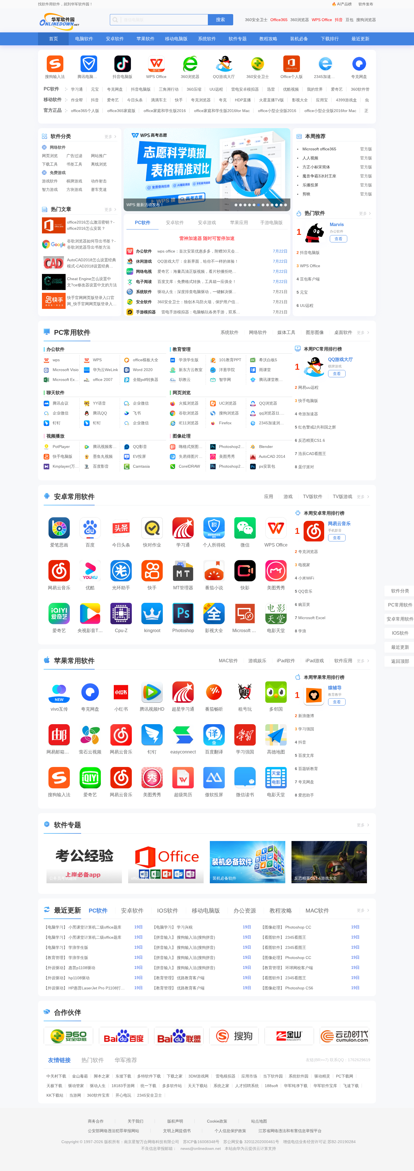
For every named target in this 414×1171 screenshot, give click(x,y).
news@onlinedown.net (201, 1148)
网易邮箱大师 (60, 752)
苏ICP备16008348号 (201, 1141)
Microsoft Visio (65, 369)
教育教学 (335, 695)
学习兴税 (185, 927)
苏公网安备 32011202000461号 (251, 1141)
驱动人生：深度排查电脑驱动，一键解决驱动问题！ (198, 292)
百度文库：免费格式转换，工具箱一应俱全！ (196, 282)
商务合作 (96, 1121)
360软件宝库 (98, 1095)
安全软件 (144, 302)
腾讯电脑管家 (89, 76)
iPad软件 (286, 660)
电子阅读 (144, 282)
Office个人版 (292, 76)
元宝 (95, 89)
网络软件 (58, 147)
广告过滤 (74, 155)
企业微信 (140, 403)
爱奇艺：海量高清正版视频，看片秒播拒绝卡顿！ (198, 271)
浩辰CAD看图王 (312, 453)
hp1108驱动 (79, 978)
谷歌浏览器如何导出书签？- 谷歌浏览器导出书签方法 (91, 244)
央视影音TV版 (91, 630)
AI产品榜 (344, 4)
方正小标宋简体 (316, 167)
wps (56, 360)
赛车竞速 (99, 189)
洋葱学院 (226, 369)
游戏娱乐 (257, 660)
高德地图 (276, 752)
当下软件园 (273, 1076)
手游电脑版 (271, 222)
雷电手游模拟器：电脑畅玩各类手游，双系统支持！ (202, 312)
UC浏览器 (227, 403)
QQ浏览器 (267, 403)
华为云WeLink (105, 369)
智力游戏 (50, 189)
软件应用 (343, 660)
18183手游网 (123, 1086)
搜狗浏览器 (366, 20)
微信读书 (245, 794)
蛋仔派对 (306, 467)
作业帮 (77, 100)
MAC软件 (228, 660)
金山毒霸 (80, 1076)
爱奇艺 (337, 89)
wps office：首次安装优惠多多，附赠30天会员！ (198, 251)
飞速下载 (351, 1086)
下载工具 (50, 164)
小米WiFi (306, 578)
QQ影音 (139, 446)
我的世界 (315, 89)
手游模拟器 (146, 312)
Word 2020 (142, 369)
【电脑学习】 (55, 927)
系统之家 (221, 1086)
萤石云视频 (90, 752)
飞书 (136, 413)
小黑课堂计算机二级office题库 (94, 927)
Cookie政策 (217, 1121)
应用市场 (249, 1076)
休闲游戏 (144, 261)
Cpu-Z (121, 630)
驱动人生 (98, 1086)
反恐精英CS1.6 (311, 440)
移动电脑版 (176, 38)
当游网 (75, 1095)
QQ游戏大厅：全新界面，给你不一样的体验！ (198, 261)
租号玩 (245, 709)
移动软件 (53, 99)
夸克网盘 (359, 76)
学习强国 (245, 752)
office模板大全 (145, 360)
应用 (268, 496)
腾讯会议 (60, 403)
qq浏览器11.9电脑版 (271, 413)
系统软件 (207, 38)
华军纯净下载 (296, 1086)
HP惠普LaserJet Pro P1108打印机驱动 (96, 988)
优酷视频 (291, 89)
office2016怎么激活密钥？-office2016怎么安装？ (91, 225)
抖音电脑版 (122, 76)
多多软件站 (172, 1086)
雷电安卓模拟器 (245, 89)
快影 (245, 587)
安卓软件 (115, 38)
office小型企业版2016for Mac (330, 110)
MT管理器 (183, 587)
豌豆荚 (304, 604)
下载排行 (330, 38)
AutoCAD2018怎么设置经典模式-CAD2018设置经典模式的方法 (91, 263)
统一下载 (148, 1086)
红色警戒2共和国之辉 (317, 427)
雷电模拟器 (225, 1076)
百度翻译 (214, 752)
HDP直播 (243, 100)
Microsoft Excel (311, 617)
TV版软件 (312, 496)
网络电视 (144, 271)
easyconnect (183, 752)
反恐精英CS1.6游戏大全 (315, 878)
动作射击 (99, 181)
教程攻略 (268, 38)
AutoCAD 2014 (271, 456)
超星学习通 (183, 709)
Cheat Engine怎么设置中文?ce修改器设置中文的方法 (92, 281)
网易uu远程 (308, 387)
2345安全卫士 (149, 1095)
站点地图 (259, 1121)
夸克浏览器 (201, 100)
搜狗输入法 (55, 76)
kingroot (152, 630)
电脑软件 (84, 38)
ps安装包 (266, 466)
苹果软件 (146, 38)
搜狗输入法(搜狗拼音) (196, 937)
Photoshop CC (298, 927)
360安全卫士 (256, 20)
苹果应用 (239, 222)
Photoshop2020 (231, 446)
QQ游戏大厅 (224, 76)
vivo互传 (59, 709)
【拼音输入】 (164, 937)
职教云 (184, 379)
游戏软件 (50, 181)
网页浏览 (50, 155)
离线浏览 (99, 164)
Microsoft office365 (319, 149)
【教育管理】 (55, 957)
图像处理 (182, 436)
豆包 (349, 20)
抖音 (339, 20)
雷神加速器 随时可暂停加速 (207, 238)
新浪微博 (306, 715)
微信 (245, 545)
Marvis (337, 224)
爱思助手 (306, 795)
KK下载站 (54, 1095)
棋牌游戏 (74, 181)
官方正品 (53, 110)
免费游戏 (58, 172)
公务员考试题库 (63, 878)
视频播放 (55, 436)
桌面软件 (343, 332)
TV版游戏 (342, 496)
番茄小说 (214, 587)
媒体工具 (286, 332)
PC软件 (51, 88)
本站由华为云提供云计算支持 (250, 1148)
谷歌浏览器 (188, 413)
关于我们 (135, 1121)
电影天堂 (276, 630)
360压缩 (194, 89)
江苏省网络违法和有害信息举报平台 (290, 1131)
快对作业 (152, 545)
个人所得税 (214, 545)
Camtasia (141, 466)
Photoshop (183, 630)
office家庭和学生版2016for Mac (222, 110)
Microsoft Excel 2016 (65, 379)
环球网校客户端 (299, 967)
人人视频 (310, 158)
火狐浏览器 (188, 403)
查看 (338, 239)
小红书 (121, 709)
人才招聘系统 (247, 1086)
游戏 (288, 496)
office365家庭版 (121, 110)
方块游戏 (74, 189)
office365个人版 (85, 110)
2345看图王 (295, 937)
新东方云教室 (190, 369)
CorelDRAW (189, 466)
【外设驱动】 (55, 967)
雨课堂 (264, 369)
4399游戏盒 (346, 100)
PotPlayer (61, 446)
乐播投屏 (310, 185)
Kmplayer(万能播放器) (65, 466)
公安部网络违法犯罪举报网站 (113, 1131)
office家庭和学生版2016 (165, 110)
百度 (90, 545)
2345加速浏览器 (328, 76)
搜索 (220, 19)
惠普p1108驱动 (81, 967)
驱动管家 (76, 1086)
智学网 (224, 379)
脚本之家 (102, 1076)
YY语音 (99, 403)
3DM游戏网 (198, 1076)
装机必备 (299, 38)
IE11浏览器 (188, 423)
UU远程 (216, 89)
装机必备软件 (224, 878)
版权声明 (175, 1121)
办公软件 (144, 251)
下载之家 (174, 1076)
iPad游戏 (315, 660)
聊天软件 (55, 392)
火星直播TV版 (271, 100)
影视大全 (300, 100)
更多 (108, 137)
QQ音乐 (305, 591)
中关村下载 (56, 1076)
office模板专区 (143, 878)
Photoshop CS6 (299, 988)
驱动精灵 (322, 1076)
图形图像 (315, 332)
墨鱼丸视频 (102, 456)
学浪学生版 (188, 360)
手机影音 (335, 530)
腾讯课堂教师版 (271, 379)
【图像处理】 (272, 927)
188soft (271, 1086)
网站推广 (99, 155)
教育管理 (182, 349)
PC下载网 (344, 1076)
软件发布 (366, 4)
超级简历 (183, 794)
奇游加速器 (308, 414)
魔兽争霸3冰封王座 (319, 176)
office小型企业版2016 (277, 110)
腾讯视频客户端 (105, 446)
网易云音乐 (59, 587)
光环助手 (121, 587)
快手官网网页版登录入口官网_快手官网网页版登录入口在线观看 (92, 301)
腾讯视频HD (152, 709)
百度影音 (100, 466)
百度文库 (306, 755)
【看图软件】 (272, 937)
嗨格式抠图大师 (191, 446)
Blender (265, 446)
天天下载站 (198, 1086)
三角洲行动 (169, 89)
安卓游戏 (207, 222)
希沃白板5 (267, 360)
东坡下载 (123, 1076)
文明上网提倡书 (177, 1131)
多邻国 (276, 709)
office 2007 (102, 379)
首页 (53, 38)
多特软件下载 (149, 1076)
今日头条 (135, 100)
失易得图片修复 (191, 456)
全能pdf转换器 (145, 379)
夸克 (223, 100)
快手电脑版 (62, 456)
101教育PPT (229, 360)
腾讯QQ (99, 413)
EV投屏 (139, 456)
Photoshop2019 (231, 466)
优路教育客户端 (190, 978)
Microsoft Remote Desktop (246, 630)
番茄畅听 (214, 709)
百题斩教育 (308, 768)
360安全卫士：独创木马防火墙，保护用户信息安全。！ (198, 302)
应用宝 (322, 100)
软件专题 (238, 38)
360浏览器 (299, 20)
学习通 (77, 89)
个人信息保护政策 (230, 1131)
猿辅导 (335, 687)
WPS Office (322, 20)
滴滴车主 (159, 100)
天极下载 (54, 1086)
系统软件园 (298, 1076)
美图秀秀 (226, 456)
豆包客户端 (310, 279)
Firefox (225, 423)
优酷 (90, 587)
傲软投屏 (214, 794)
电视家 (304, 565)
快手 (179, 100)
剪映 (306, 194)
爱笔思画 (59, 545)
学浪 (302, 631)
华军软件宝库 (325, 1086)
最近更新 (360, 38)
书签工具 (74, 164)
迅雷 (271, 89)
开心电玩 (123, 1095)
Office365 (279, 20)
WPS (97, 360)
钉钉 (56, 423)
